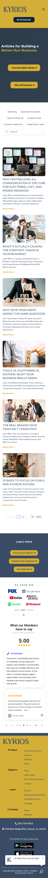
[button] (43, 9)
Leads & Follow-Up (15, 118)
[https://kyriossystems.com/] (15, 9)
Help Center (29, 775)
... (27, 517)
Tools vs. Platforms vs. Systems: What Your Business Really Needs (21, 374)
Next (39, 517)
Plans (26, 763)
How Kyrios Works (32, 750)
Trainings (28, 803)
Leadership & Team (35, 124)
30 (32, 517)
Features (28, 759)
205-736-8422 (25, 823)
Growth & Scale (34, 118)
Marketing (12, 111)
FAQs (26, 770)
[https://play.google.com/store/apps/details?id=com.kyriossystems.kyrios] (24, 845)
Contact (27, 783)
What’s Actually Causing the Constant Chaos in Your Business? (23, 250)
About (27, 810)
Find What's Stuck (32, 799)
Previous (11, 517)
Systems (28, 755)
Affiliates (28, 814)
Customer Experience (13, 124)
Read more (8, 208)
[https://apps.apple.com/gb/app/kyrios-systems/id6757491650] (24, 853)
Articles (27, 790)
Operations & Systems (31, 111)
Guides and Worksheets (35, 794)
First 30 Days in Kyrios (34, 779)
